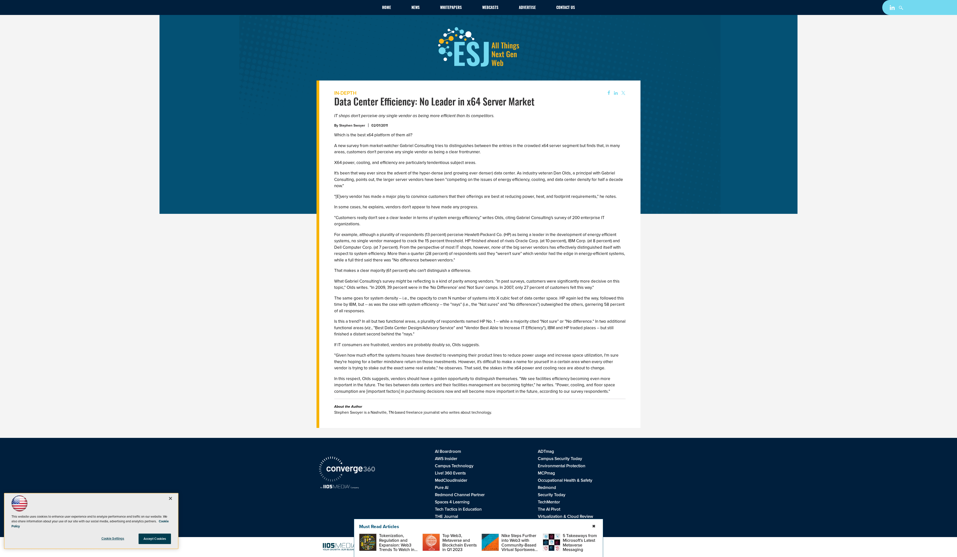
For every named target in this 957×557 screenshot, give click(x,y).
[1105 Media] (339, 487)
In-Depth (345, 92)
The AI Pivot (549, 509)
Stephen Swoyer (352, 125)
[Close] (170, 498)
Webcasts (490, 8)
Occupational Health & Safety (565, 480)
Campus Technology (454, 466)
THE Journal (446, 516)
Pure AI (441, 487)
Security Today (551, 495)
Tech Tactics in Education (458, 509)
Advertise (527, 8)
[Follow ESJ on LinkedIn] (893, 8)
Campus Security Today (560, 459)
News (415, 8)
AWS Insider (446, 459)
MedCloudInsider (451, 480)
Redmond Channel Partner (460, 495)
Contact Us (565, 8)
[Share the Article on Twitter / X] (623, 93)
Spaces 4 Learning (452, 502)
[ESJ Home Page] (347, 8)
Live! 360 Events (450, 473)
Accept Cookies (155, 538)
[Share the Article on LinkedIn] (615, 93)
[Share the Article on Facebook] (607, 93)
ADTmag (546, 451)
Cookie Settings (112, 538)
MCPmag (546, 473)
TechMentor (549, 502)
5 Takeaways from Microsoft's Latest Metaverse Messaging (580, 543)
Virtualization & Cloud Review (565, 516)
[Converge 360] (347, 470)
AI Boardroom (448, 451)
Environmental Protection (561, 466)
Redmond (547, 487)
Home (386, 8)
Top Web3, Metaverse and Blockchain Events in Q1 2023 (459, 543)
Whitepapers (451, 8)
